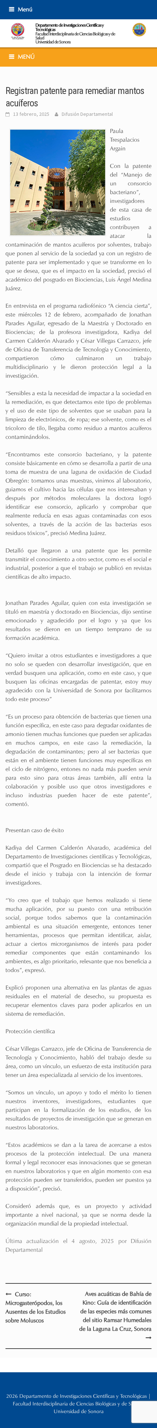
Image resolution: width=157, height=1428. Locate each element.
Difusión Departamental (87, 114)
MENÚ (26, 56)
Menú (25, 9)
